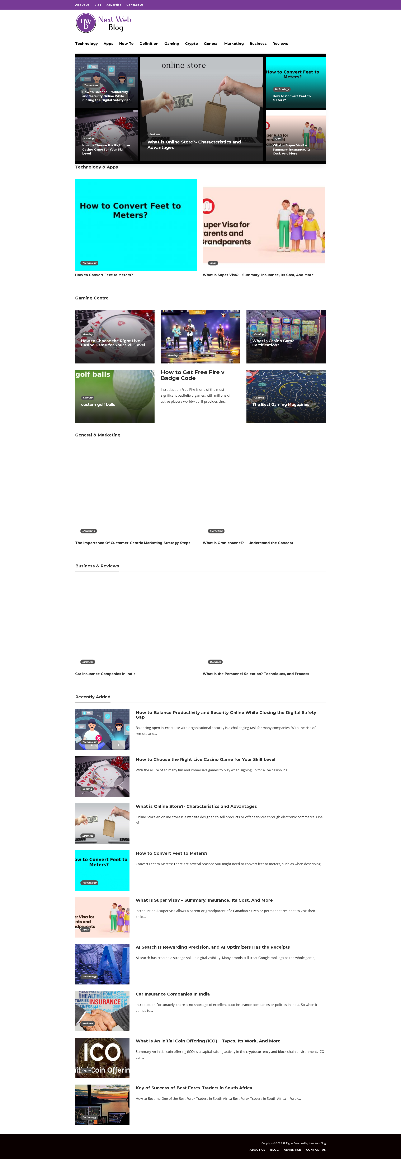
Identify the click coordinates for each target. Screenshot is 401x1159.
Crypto (191, 43)
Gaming (171, 43)
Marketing (234, 43)
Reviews (280, 43)
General (211, 43)
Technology (86, 43)
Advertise (114, 4)
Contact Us (134, 4)
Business (258, 43)
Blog (98, 4)
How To (126, 43)
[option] (200, 109)
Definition (149, 43)
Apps (108, 43)
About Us (82, 4)
